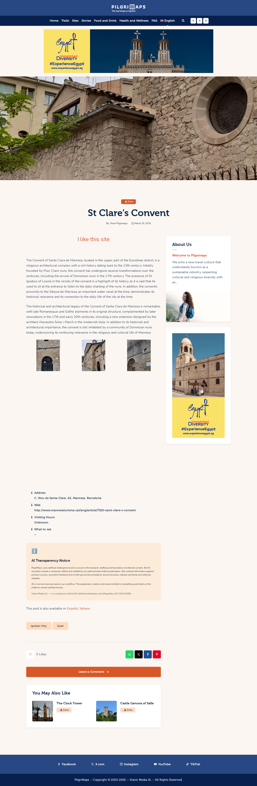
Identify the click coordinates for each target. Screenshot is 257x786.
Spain (60, 626)
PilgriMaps (81, 779)
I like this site (93, 239)
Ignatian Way (39, 626)
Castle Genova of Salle (137, 703)
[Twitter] (199, 20)
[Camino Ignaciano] (93, 355)
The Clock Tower (69, 703)
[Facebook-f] (193, 20)
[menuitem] (167, 20)
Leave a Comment (91, 671)
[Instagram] (206, 20)
